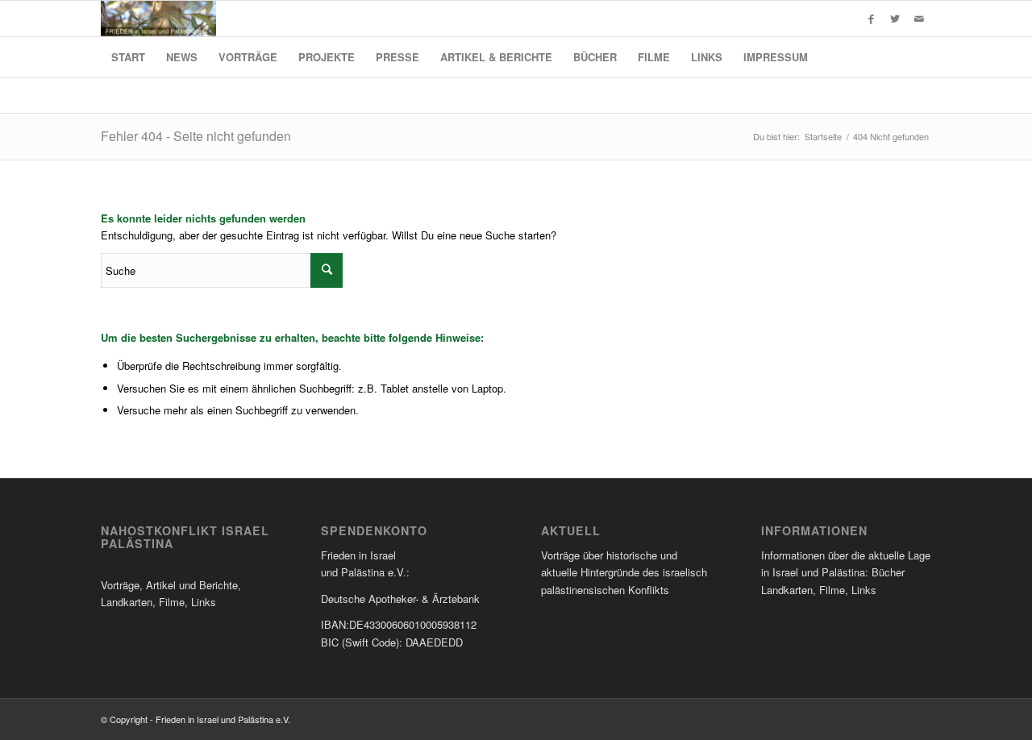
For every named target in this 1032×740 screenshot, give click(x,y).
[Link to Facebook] (871, 18)
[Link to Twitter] (895, 18)
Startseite (823, 137)
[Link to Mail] (919, 18)
